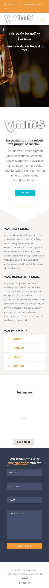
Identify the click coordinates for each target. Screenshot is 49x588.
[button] (24, 339)
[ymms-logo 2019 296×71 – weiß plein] (24, 121)
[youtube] (24, 583)
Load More (23, 442)
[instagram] (29, 583)
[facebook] (20, 583)
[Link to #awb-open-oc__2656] (3, 30)
